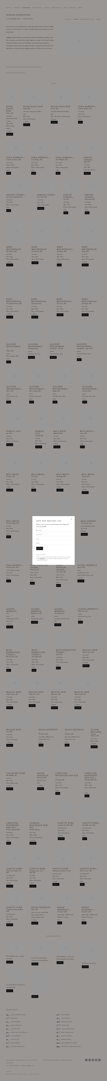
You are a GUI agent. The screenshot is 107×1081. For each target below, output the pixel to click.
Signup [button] (39, 548)
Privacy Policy (42, 558)
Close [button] (71, 519)
